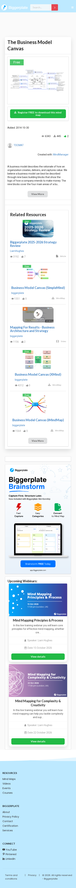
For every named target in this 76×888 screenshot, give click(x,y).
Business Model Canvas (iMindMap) (38, 420)
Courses (7, 793)
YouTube (11, 849)
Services (7, 830)
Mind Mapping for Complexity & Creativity (38, 703)
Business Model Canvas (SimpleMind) (38, 288)
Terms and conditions (11, 877)
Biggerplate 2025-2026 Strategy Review (33, 244)
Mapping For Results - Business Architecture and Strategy (32, 329)
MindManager (61, 154)
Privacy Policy (10, 816)
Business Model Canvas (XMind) (38, 374)
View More (37, 194)
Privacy (32, 875)
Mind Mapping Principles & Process (38, 620)
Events (6, 788)
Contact (7, 821)
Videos (6, 783)
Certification (10, 826)
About (6, 812)
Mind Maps (9, 779)
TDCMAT (19, 145)
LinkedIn (10, 859)
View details (38, 656)
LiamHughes (17, 251)
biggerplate (17, 293)
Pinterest (11, 854)
